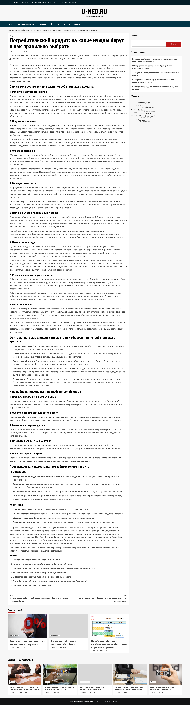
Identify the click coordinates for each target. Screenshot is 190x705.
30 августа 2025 (21, 647)
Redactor (13, 52)
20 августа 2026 (23, 692)
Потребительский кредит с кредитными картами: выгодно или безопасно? (50, 581)
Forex (10, 24)
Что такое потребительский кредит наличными (37, 560)
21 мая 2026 (125, 692)
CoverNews (104, 701)
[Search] (180, 24)
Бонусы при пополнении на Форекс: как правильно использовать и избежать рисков (101, 598)
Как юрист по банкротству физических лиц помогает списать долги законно (154, 81)
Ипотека (76, 24)
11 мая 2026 (161, 692)
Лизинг (67, 24)
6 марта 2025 (23, 52)
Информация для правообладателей (62, 2)
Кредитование (14, 36)
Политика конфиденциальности (34, 2)
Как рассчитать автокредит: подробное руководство (39, 572)
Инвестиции (56, 24)
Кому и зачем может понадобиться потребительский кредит (43, 564)
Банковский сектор (26, 24)
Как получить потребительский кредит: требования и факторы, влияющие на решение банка (39, 598)
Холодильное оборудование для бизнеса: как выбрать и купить (155, 74)
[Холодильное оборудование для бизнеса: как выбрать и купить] (95, 674)
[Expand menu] (13, 24)
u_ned (13, 647)
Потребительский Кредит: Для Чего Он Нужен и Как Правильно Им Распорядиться (54, 568)
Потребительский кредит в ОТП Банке (32, 585)
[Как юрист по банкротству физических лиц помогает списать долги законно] (130, 674)
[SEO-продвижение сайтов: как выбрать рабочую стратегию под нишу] (60, 674)
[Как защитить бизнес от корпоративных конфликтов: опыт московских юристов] (24, 674)
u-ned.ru (94, 11)
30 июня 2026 (57, 692)
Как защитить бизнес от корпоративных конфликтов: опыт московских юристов (154, 60)
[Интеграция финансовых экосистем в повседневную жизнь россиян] (27, 626)
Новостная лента (85, 682)
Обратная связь (14, 2)
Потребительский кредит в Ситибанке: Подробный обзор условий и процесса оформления (109, 644)
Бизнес (43, 24)
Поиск (134, 35)
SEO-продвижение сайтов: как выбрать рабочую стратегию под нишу (152, 67)
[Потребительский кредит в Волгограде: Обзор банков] (68, 626)
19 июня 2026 (92, 692)
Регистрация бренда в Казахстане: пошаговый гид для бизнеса (155, 88)
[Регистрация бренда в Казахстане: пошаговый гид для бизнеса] (165, 674)
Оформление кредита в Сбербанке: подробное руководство (43, 577)
